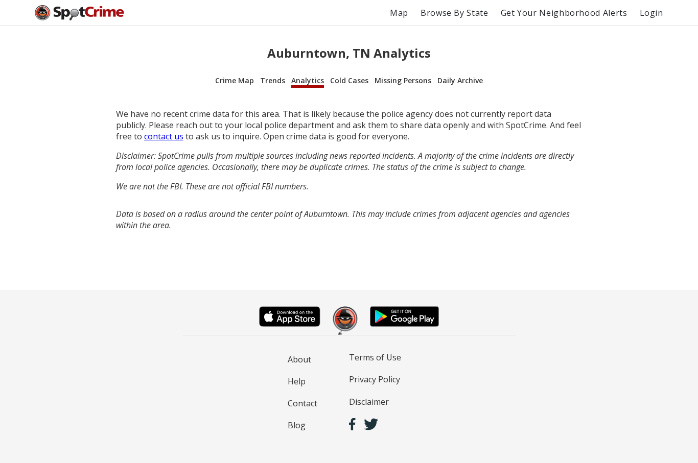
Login (651, 12)
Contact (302, 403)
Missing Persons (403, 80)
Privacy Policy (374, 379)
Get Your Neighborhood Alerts (564, 12)
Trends (272, 80)
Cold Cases (349, 80)
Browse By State (454, 12)
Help (297, 381)
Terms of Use (375, 357)
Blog (297, 425)
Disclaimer (369, 401)
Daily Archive (460, 80)
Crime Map (234, 80)
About (299, 359)
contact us (163, 136)
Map (399, 12)
